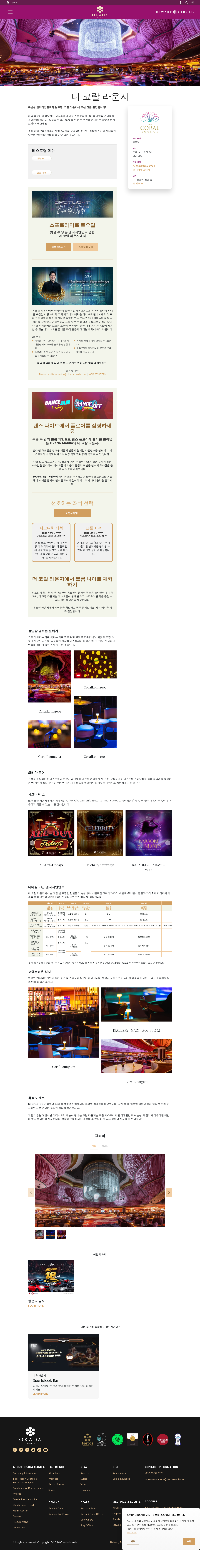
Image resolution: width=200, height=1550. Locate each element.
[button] (14, 2)
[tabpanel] (100, 1196)
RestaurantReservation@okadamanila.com (63, 374)
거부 (133, 1541)
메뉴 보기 (41, 158)
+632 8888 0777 (154, 1473)
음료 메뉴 (41, 172)
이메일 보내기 (143, 169)
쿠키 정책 (132, 1532)
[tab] (94, 1145)
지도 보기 (140, 183)
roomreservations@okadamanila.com (165, 1479)
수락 (189, 1541)
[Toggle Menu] (10, 12)
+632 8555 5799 (145, 165)
